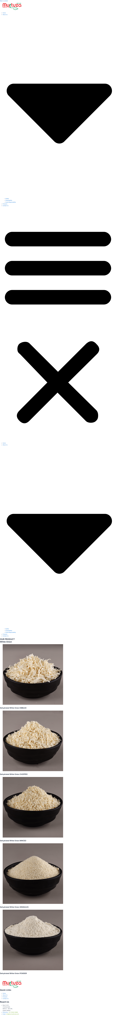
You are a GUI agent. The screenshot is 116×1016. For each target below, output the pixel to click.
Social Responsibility (10, 202)
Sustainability (8, 200)
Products (5, 204)
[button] (58, 324)
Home (4, 13)
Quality (7, 198)
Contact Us (5, 205)
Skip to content (4, 1)
